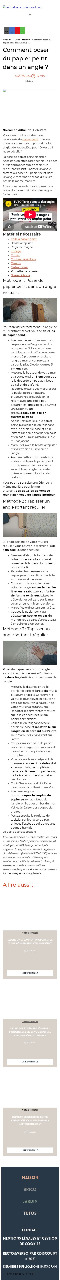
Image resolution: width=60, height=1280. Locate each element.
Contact (30, 1230)
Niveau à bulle (20, 275)
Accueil (7, 39)
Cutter (15, 255)
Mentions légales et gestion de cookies (30, 1241)
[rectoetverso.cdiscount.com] (30, 7)
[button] (6, 32)
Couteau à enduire (23, 259)
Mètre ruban (19, 267)
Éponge (16, 251)
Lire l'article (30, 973)
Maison (26, 39)
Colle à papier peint (24, 239)
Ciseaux (16, 263)
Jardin (30, 1201)
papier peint (30, 139)
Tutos (16, 39)
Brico (30, 1190)
